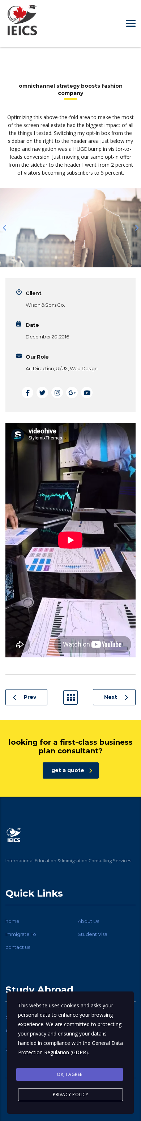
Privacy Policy (70, 1094)
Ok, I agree (69, 1074)
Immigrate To (20, 934)
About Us (88, 921)
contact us (17, 947)
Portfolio (70, 697)
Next (110, 697)
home (12, 921)
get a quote (67, 770)
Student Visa (92, 934)
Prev (30, 697)
